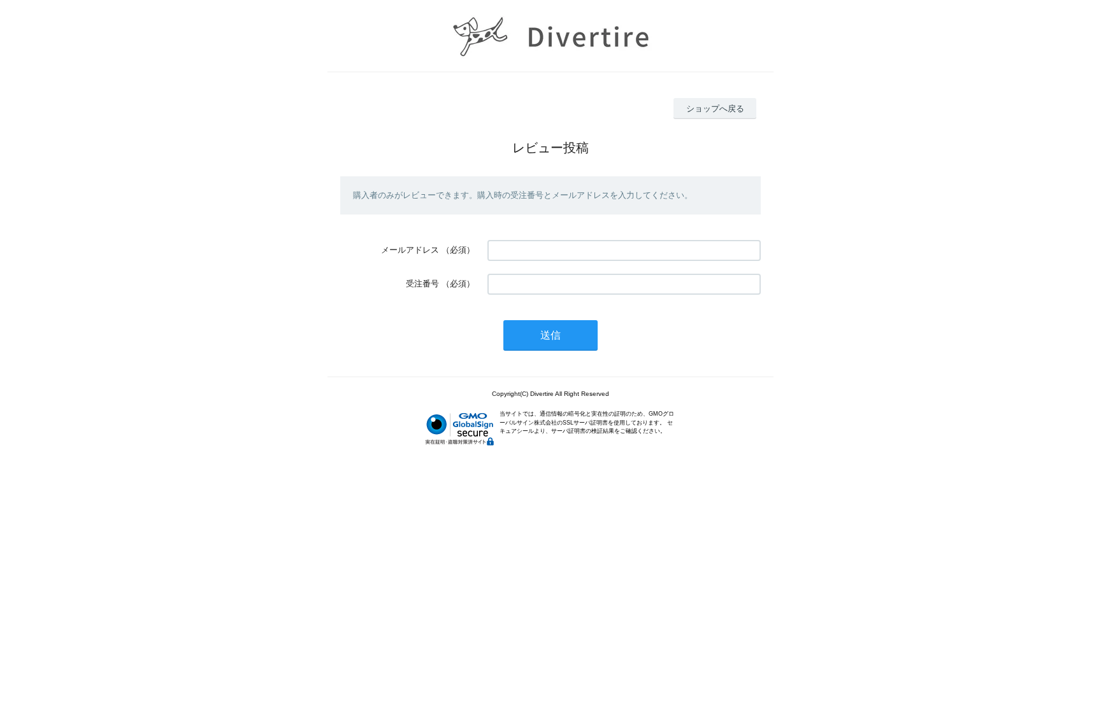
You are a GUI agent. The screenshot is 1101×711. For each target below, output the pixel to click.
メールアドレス (410, 250)
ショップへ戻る (715, 108)
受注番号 (422, 283)
